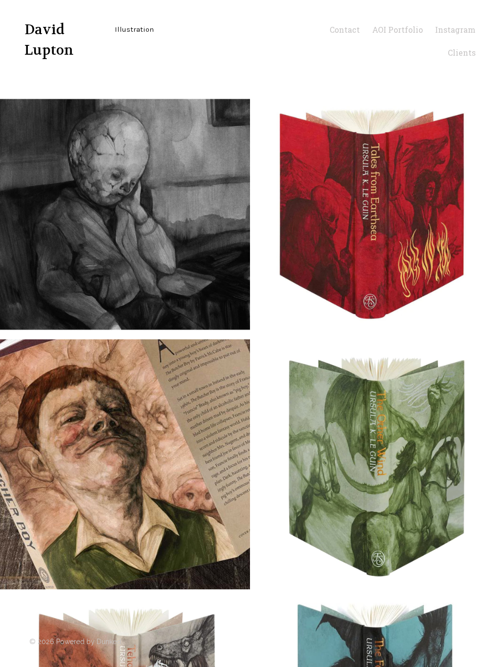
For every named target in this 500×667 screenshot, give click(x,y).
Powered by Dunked (88, 642)
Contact (345, 29)
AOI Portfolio (397, 29)
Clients (462, 52)
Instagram (455, 29)
